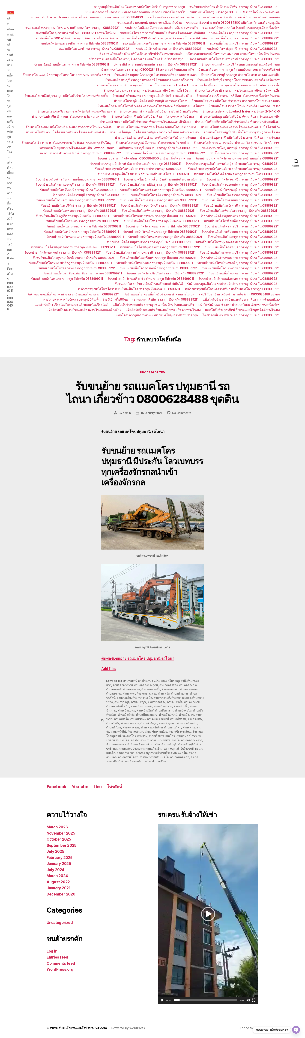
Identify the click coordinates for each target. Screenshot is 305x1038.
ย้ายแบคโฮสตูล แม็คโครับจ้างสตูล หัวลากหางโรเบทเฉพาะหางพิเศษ (154, 132)
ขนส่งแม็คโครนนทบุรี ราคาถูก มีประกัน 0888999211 (245, 43)
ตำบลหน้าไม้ (118, 731)
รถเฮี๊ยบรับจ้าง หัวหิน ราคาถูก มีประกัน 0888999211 (245, 153)
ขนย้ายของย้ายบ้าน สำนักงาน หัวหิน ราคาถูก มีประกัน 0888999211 (234, 7)
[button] (208, 914)
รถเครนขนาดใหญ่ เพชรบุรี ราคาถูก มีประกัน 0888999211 (241, 148)
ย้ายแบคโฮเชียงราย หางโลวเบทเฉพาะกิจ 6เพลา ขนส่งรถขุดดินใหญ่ (66, 142)
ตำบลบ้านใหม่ (145, 710)
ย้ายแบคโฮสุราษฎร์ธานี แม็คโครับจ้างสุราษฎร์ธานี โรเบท (242, 132)
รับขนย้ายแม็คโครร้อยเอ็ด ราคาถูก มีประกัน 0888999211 (241, 221)
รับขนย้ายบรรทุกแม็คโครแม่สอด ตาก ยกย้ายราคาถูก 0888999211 (139, 169)
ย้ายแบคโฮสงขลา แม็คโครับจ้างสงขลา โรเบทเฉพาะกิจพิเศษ (66, 132)
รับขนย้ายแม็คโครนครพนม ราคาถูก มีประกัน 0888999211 (241, 200)
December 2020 (61, 894)
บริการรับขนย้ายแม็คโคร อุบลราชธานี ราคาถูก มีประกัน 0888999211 (233, 59)
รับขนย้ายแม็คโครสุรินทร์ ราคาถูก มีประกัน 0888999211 (158, 258)
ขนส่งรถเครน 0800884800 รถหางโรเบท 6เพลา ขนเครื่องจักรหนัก (149, 17)
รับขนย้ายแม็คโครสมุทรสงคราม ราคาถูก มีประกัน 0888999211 (237, 242)
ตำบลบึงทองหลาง (146, 714)
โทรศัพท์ (114, 786)
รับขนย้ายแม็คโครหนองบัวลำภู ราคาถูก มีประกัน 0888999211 (70, 263)
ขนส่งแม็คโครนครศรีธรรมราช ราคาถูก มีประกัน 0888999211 (163, 43)
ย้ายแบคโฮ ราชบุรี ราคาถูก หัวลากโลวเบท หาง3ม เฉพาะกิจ (240, 75)
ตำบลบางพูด (121, 702)
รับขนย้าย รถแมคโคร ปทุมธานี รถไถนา (173, 736)
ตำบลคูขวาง (113, 693)
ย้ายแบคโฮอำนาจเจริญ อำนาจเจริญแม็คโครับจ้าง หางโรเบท (155, 137)
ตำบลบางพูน (138, 702)
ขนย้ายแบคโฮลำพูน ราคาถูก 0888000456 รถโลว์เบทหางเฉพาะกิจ (235, 12)
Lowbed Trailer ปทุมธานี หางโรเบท (128, 681)
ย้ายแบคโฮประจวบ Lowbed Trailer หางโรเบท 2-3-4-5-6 (241, 111)
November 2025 (61, 833)
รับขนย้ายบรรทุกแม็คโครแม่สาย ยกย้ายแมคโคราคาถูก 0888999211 (234, 169)
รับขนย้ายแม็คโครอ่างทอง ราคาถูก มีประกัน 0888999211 (154, 263)
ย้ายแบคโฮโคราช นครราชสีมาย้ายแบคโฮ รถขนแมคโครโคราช (237, 142)
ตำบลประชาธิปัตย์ (158, 719)
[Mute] (248, 1000)
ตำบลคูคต (129, 693)
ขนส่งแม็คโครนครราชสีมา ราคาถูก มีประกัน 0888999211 (79, 43)
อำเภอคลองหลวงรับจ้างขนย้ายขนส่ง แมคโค (133, 744)
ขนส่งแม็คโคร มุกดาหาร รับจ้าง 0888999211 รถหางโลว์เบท (76, 33)
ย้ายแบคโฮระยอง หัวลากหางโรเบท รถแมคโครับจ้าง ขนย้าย (157, 127)
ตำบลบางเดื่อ (175, 702)
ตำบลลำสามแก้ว (187, 723)
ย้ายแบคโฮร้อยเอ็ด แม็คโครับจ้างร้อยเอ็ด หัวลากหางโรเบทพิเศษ (237, 122)
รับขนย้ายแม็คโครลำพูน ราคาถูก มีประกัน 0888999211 (160, 231)
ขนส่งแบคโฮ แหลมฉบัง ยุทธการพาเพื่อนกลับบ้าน (149, 22)
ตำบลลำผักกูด (148, 723)
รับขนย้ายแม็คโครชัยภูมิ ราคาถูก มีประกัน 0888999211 (90, 195)
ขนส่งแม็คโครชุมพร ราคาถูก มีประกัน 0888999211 (245, 38)
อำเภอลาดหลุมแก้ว (144, 748)
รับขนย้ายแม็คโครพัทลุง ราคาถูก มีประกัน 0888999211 (158, 210)
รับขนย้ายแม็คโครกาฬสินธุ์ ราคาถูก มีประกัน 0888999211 (158, 184)
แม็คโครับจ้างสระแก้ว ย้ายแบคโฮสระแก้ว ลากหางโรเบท (163, 310)
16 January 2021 (151, 413)
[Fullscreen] (254, 1000)
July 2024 (55, 870)
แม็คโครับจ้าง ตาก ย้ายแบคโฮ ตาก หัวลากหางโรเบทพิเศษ (241, 299)
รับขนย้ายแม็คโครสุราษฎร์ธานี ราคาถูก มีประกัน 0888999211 (74, 258)
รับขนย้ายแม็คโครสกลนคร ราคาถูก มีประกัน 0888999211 (85, 237)
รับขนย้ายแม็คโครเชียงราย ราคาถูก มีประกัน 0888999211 (241, 268)
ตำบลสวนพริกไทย (152, 727)
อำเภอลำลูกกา (125, 753)
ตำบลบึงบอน (186, 714)
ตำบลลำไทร (113, 727)
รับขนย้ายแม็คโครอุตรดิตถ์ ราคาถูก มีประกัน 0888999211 (159, 268)
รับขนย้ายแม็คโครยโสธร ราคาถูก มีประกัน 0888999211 (161, 221)
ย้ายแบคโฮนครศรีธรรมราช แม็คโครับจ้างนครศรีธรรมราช (77, 111)
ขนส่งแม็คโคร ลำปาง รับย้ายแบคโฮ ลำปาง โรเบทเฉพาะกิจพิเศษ (162, 33)
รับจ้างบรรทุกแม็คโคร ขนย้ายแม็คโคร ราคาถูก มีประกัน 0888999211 (233, 284)
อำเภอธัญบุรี (169, 744)
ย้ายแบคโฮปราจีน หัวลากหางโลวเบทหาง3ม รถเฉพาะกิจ (69, 116)
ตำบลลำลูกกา (167, 723)
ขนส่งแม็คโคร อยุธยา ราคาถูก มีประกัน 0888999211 (244, 33)
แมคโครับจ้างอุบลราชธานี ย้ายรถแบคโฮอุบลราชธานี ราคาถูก (157, 315)
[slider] (205, 1000)
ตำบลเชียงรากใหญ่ (180, 731)
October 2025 (59, 839)
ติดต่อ (137, 658)
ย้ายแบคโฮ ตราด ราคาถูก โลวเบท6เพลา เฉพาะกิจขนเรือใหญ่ (239, 69)
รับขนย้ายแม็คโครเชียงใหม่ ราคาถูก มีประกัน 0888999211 (165, 273)
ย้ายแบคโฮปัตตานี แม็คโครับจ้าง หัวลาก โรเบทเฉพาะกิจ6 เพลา (154, 116)
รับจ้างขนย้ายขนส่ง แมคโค (163, 740)
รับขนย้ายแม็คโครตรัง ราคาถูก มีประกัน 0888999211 (167, 195)
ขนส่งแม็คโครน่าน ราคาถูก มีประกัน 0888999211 (169, 49)
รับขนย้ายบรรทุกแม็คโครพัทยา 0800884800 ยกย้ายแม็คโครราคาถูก (144, 158)
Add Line (108, 668)
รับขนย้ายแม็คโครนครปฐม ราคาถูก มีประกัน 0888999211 (158, 200)
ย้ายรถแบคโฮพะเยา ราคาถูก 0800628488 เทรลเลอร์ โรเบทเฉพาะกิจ (147, 69)
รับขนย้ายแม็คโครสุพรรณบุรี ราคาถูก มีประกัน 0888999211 (240, 252)
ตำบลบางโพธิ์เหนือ (117, 706)
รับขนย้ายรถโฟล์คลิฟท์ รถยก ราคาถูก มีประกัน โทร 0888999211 (236, 174)
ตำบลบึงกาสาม (164, 710)
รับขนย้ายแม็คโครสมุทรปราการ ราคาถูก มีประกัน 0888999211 (149, 242)
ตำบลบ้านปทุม (126, 710)
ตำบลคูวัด (164, 693)
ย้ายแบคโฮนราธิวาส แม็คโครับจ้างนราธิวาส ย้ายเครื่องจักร (159, 111)
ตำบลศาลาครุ (131, 727)
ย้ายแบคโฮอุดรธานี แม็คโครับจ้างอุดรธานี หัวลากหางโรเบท (240, 137)
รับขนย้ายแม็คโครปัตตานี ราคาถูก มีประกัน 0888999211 (242, 205)
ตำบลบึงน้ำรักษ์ (168, 714)
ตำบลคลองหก (131, 689)
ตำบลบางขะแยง (181, 697)
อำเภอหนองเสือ (179, 757)
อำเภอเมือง (159, 761)
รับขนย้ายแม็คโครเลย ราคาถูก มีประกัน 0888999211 (244, 273)
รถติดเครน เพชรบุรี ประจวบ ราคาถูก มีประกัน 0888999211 (158, 148)
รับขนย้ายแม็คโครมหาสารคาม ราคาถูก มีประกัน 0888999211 (154, 216)
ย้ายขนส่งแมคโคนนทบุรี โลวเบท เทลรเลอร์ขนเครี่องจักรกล (241, 64)
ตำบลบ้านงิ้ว (181, 706)
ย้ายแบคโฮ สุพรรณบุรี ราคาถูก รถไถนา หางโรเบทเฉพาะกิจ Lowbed (142, 85)
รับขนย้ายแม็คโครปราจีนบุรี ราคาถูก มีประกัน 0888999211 (160, 205)
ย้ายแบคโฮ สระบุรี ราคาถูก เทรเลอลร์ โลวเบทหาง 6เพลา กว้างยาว (149, 80)
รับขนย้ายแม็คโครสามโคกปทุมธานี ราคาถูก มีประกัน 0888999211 (151, 252)
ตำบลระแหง (195, 719)
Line (98, 786)
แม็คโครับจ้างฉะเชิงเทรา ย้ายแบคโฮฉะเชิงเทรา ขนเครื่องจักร (239, 305)
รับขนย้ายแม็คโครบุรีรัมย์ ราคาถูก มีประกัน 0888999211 (78, 205)
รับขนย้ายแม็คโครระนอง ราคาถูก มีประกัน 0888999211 (83, 226)
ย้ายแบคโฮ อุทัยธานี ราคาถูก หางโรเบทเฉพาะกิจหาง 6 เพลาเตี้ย (237, 90)
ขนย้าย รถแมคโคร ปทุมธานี (169, 681)
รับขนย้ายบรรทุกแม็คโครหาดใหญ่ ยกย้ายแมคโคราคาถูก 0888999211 (233, 163)
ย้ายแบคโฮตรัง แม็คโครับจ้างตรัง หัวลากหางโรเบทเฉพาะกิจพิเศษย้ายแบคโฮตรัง (150, 106)
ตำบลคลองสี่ (113, 689)
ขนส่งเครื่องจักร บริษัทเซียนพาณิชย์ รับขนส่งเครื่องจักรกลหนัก (239, 17)
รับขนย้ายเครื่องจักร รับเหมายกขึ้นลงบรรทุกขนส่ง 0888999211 (77, 179)
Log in (52, 951)
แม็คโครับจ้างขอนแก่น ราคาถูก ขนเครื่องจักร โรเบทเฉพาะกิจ (153, 305)
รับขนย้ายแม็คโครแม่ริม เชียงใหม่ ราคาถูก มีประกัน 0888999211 (150, 278)
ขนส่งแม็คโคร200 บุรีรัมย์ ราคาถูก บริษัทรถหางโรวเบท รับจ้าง (76, 38)
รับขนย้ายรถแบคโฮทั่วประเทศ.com (83, 1028)
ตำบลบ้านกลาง (163, 706)
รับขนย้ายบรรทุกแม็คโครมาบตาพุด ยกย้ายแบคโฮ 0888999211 (237, 158)
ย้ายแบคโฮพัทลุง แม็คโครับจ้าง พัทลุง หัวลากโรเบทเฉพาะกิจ (240, 116)
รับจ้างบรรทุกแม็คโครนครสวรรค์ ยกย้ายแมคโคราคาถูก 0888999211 (73, 294)
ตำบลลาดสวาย (130, 723)
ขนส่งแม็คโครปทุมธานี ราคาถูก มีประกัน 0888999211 (243, 49)
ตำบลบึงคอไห (183, 710)
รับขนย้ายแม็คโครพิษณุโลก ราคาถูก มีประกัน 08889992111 (240, 210)
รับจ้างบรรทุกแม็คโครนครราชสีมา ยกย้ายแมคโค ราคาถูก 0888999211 (232, 289)
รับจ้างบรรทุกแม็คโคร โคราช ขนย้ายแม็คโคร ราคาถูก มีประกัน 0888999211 (128, 289)
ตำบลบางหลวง (156, 702)
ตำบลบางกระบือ (142, 697)
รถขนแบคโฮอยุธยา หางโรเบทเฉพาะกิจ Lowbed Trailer (76, 148)
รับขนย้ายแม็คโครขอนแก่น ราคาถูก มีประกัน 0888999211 (241, 184)
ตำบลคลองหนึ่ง (150, 689)
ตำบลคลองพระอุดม (146, 685)
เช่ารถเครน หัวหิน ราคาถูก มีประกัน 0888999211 (165, 299)
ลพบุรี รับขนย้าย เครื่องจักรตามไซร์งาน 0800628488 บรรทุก (239, 294)
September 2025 (61, 845)
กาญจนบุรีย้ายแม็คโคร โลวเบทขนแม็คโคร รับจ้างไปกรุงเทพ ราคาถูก (139, 7)
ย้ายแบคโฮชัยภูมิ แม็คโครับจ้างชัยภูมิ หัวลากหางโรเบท (150, 101)
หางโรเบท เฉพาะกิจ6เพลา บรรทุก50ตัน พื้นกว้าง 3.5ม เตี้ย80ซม (85, 299)
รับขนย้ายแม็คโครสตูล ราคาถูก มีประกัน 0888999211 (244, 237)
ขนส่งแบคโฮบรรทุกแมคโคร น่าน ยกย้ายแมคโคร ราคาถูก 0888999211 (73, 27)
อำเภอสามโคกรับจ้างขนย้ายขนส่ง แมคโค (143, 757)
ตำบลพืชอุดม (178, 719)
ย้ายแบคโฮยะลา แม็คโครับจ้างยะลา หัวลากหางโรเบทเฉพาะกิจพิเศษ (145, 122)
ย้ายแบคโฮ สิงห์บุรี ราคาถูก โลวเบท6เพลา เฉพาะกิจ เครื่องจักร (238, 80)
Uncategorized (152, 372)
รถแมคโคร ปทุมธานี (134, 736)
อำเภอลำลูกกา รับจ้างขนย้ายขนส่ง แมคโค (161, 753)
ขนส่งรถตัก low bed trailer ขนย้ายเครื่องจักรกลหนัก (66, 17)
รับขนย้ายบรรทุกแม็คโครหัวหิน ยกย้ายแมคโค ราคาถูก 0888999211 (135, 163)
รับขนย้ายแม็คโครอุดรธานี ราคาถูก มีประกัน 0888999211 (76, 268)
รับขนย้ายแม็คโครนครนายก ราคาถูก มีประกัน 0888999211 (75, 200)
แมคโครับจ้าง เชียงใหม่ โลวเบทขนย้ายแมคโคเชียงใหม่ (72, 305)
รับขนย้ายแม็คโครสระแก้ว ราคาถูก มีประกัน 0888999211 (63, 252)
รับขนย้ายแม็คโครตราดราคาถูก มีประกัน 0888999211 (243, 195)
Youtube (80, 786)
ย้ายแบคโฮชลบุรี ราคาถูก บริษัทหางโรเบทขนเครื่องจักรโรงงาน (238, 95)
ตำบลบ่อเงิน (124, 697)
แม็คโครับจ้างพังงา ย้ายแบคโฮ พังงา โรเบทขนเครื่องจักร (83, 310)
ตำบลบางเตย (192, 702)
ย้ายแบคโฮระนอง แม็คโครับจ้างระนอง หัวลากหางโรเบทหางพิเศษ (69, 127)
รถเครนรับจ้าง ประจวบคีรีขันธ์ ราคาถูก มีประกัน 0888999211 (80, 153)
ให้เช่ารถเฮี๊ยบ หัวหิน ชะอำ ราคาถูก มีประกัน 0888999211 (241, 315)
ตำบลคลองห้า (170, 689)
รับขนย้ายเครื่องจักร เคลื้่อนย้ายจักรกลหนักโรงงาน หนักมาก (162, 179)
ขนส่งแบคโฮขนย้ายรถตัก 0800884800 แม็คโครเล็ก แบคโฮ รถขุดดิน (233, 22)
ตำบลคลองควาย (123, 685)
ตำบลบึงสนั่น (138, 719)
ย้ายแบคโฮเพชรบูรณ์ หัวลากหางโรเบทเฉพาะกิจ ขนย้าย (152, 142)
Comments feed (61, 963)
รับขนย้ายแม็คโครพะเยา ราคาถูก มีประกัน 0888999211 (80, 210)
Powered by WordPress (128, 1028)
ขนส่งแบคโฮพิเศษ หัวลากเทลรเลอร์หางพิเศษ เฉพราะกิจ (161, 27)
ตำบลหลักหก (135, 731)
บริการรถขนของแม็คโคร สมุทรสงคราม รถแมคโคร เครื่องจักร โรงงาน (233, 54)
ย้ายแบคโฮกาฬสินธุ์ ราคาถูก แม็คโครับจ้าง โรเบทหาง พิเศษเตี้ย (66, 95)
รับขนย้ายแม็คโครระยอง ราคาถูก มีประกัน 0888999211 (162, 226)
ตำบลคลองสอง (168, 685)
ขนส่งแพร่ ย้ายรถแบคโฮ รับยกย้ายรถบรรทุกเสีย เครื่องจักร (241, 27)
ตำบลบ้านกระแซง (141, 706)
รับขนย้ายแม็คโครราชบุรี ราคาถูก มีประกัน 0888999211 (242, 226)
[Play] (162, 1000)
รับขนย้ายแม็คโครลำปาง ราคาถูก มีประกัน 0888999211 (81, 231)
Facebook (56, 786)
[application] (208, 914)
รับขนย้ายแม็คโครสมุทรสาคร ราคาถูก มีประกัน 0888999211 (159, 247)
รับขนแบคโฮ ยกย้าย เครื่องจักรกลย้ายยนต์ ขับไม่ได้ (149, 284)
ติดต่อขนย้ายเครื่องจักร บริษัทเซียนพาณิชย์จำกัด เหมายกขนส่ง (140, 54)
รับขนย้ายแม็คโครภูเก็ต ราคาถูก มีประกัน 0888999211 (72, 216)
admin (127, 413)
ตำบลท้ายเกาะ (180, 693)
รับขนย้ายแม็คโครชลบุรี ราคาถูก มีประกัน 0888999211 (242, 190)
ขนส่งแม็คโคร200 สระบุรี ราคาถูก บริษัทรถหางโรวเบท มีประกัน (164, 38)
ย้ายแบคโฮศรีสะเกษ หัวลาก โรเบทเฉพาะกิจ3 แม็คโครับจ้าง (240, 127)
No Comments (181, 413)
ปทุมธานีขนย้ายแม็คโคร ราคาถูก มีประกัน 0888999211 (71, 64)
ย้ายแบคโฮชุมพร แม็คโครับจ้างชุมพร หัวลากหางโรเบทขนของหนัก (236, 101)
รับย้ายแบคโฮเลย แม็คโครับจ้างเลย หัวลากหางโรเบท (159, 294)
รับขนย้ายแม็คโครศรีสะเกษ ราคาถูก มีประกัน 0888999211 (241, 231)
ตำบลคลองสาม (188, 685)
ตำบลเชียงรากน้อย (156, 731)
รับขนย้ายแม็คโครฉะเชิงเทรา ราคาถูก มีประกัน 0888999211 (160, 190)
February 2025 (60, 857)
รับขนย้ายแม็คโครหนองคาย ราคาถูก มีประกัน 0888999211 (240, 258)
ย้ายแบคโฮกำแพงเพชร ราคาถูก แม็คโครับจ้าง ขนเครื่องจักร (152, 95)
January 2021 (59, 888)
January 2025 (59, 863)
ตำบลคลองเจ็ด (188, 689)
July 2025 (55, 851)
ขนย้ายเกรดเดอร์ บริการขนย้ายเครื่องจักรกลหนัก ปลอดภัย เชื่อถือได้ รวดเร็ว (135, 12)
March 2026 (57, 827)
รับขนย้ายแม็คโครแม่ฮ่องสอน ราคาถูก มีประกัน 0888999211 (239, 278)
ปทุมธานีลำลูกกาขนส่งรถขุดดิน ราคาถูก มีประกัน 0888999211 (155, 64)
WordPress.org (60, 969)
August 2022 (58, 882)
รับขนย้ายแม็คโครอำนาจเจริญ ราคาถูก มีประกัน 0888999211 (238, 263)
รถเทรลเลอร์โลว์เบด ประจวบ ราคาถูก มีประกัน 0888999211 (166, 153)
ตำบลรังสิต (112, 723)
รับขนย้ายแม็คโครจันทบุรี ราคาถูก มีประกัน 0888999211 (78, 190)
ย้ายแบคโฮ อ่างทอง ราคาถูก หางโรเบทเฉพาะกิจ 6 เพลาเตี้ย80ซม (147, 90)
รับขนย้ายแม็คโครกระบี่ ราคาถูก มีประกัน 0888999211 (243, 179)
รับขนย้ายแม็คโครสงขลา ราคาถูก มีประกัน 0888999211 (166, 237)
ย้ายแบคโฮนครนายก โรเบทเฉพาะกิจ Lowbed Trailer (244, 106)
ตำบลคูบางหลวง (146, 693)
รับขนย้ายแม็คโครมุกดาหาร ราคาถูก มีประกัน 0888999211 (240, 216)
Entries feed (57, 957)
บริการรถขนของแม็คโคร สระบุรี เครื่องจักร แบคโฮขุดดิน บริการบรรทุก (136, 59)
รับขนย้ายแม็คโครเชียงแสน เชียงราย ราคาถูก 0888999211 (82, 273)
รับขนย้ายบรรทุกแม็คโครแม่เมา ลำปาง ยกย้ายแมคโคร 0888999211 (143, 174)
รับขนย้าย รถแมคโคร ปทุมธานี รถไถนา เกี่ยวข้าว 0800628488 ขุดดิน (152, 392)
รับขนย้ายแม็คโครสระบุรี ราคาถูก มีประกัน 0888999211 (242, 247)
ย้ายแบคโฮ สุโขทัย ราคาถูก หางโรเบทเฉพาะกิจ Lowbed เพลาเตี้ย (236, 85)
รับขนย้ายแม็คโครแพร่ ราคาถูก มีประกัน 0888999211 (67, 278)
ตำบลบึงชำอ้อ (126, 714)
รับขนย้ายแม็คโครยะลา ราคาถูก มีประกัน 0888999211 (82, 221)
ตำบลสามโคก (172, 727)
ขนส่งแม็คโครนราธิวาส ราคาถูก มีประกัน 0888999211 (95, 49)
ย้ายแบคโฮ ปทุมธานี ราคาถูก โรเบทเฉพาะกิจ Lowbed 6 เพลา (155, 75)
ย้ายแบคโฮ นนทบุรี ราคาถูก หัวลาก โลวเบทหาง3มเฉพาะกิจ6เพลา (66, 75)
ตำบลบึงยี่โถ (121, 719)
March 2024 (57, 876)
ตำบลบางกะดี (162, 697)
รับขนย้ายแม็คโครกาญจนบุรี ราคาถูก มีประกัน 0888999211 (75, 184)
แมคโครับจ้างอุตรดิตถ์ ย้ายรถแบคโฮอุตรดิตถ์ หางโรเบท (242, 310)
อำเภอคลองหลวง (191, 740)
